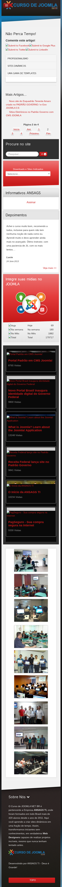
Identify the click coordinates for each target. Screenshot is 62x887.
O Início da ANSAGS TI (24, 492)
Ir (42, 154)
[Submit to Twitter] (16, 49)
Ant (29, 129)
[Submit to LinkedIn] (37, 49)
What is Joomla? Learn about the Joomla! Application (29, 428)
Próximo (34, 133)
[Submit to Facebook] (17, 45)
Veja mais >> (49, 268)
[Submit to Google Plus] (42, 45)
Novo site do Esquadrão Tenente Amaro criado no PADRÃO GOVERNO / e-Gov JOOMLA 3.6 (28, 104)
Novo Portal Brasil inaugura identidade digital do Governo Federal (29, 394)
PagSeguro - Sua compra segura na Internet (26, 523)
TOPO (33, 880)
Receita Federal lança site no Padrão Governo (28, 463)
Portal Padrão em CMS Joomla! (30, 360)
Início (16, 129)
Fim (48, 133)
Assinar (31, 202)
